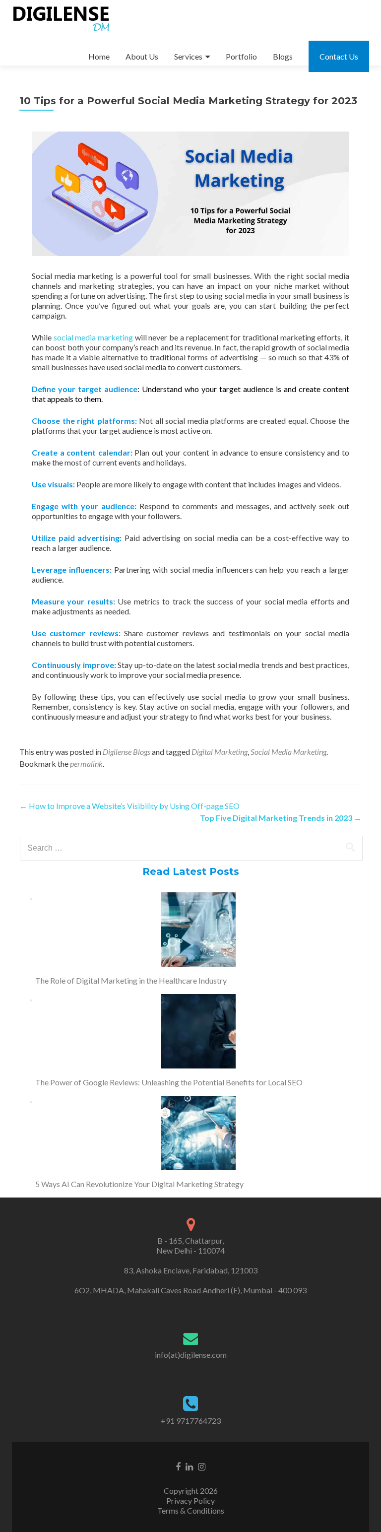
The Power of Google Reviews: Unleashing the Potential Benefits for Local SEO (169, 1082)
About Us (142, 56)
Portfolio (241, 56)
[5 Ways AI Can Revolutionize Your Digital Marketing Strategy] (198, 1133)
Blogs (283, 56)
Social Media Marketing (288, 751)
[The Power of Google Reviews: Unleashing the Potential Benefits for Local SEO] (198, 1031)
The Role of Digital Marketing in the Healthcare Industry (131, 980)
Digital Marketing (219, 751)
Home (99, 56)
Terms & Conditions (190, 1510)
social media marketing (93, 337)
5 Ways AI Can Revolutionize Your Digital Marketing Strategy (139, 1184)
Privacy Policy (190, 1500)
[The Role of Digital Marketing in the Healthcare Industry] (198, 929)
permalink (86, 763)
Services (188, 56)
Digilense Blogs (126, 751)
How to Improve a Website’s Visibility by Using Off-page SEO (129, 805)
